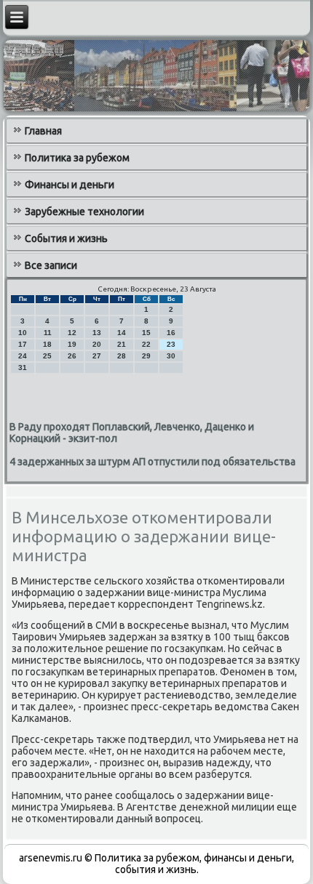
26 (72, 356)
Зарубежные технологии (84, 211)
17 (22, 344)
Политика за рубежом (77, 158)
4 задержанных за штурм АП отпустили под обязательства (152, 461)
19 (72, 344)
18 (47, 344)
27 (96, 356)
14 (121, 333)
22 (146, 344)
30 (171, 356)
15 (146, 333)
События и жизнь (66, 238)
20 (96, 344)
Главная (43, 131)
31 (22, 367)
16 (171, 333)
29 (146, 356)
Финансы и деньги (69, 184)
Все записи (51, 265)
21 (121, 344)
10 (22, 333)
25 (47, 356)
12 (72, 333)
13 (96, 333)
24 (22, 356)
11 (48, 333)
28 (121, 356)
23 (171, 344)
